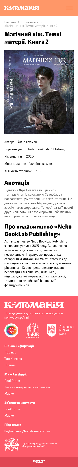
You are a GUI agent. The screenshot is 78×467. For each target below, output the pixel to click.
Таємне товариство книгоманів (27, 387)
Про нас (10, 352)
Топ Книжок (13, 359)
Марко (9, 394)
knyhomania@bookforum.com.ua (27, 431)
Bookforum (12, 381)
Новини (10, 365)
